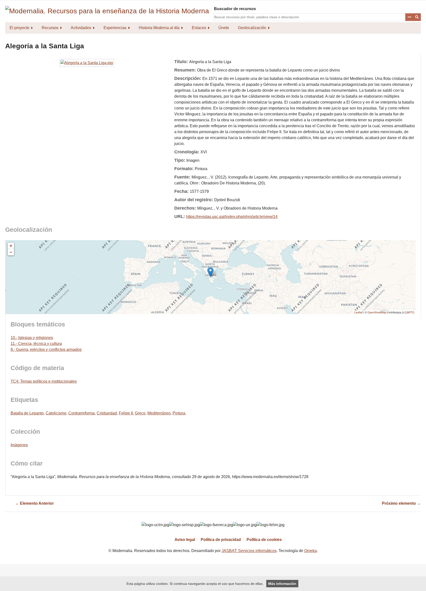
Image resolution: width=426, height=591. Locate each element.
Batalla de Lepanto (27, 413)
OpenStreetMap (376, 312)
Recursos (50, 28)
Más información (282, 584)
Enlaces (199, 28)
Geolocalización (252, 28)
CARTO (409, 312)
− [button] (11, 252)
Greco (140, 413)
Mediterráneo (159, 413)
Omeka (310, 551)
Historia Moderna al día (159, 28)
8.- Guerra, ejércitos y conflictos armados (46, 349)
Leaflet (358, 312)
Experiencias (115, 28)
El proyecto (19, 28)
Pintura (179, 413)
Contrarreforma (81, 413)
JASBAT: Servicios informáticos (249, 551)
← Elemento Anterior (34, 503)
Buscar (417, 17)
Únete (223, 28)
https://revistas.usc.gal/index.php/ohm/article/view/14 (232, 217)
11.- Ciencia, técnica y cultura (36, 343)
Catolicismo (56, 413)
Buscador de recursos (235, 9)
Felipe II (126, 413)
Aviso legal (185, 539)
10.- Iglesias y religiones (32, 338)
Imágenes (19, 445)
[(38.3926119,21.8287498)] (210, 272)
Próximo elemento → (401, 503)
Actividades (81, 28)
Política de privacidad (221, 539)
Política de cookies (264, 539)
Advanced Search (409, 17)
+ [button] (11, 245)
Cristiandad (107, 413)
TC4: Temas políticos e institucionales (44, 381)
